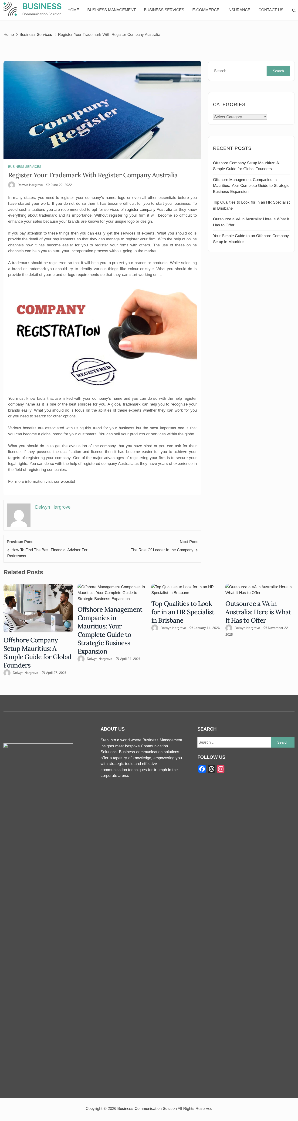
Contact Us (270, 10)
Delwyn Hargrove (30, 185)
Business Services (164, 10)
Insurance (238, 10)
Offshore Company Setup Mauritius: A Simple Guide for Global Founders (37, 652)
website (67, 481)
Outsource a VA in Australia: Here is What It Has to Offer (258, 611)
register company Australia (148, 209)
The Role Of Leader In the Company (162, 550)
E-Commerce (205, 10)
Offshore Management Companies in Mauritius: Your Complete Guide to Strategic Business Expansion (251, 186)
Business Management (111, 10)
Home (73, 10)
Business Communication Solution (147, 1108)
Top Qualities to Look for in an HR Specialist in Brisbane (182, 611)
